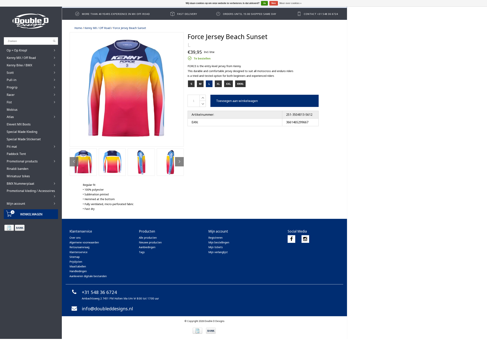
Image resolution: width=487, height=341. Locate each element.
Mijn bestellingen (218, 242)
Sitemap (74, 257)
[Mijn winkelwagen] (9, 215)
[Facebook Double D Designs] (291, 239)
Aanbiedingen (147, 247)
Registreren (215, 237)
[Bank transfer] (19, 228)
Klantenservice (78, 252)
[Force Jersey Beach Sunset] (127, 89)
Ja (264, 3)
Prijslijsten (75, 261)
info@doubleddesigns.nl (107, 308)
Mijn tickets (215, 247)
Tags (142, 252)
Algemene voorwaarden (84, 242)
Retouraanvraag (79, 247)
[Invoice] (9, 228)
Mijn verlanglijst (218, 252)
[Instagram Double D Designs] (305, 239)
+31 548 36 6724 (99, 292)
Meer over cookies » (290, 3)
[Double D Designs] (31, 21)
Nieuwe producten (150, 242)
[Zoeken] (54, 41)
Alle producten (148, 237)
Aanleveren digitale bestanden (88, 276)
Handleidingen (78, 271)
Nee (273, 3)
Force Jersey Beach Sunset (129, 28)
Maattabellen (77, 266)
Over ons (75, 237)
